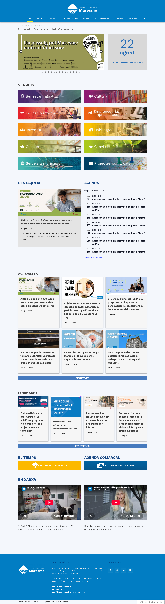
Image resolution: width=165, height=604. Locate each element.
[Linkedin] (123, 570)
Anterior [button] (21, 51)
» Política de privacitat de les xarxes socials (71, 592)
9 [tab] (65, 72)
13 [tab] (76, 72)
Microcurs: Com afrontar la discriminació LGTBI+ (65, 425)
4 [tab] (51, 72)
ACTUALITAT (132, 19)
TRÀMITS (86, 19)
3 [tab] (48, 72)
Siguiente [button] (101, 51)
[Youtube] (130, 570)
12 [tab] (73, 72)
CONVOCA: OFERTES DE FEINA (103, 19)
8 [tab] (62, 72)
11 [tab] (70, 72)
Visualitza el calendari (93, 257)
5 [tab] (54, 72)
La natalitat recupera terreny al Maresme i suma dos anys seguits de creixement (82, 356)
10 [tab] (68, 72)
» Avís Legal (57, 589)
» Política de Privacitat (62, 586)
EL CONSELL (52, 19)
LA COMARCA (39, 19)
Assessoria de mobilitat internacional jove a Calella (118, 225)
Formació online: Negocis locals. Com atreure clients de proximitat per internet (97, 420)
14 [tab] (79, 72)
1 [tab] (43, 72)
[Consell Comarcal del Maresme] (82, 8)
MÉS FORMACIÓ (82, 446)
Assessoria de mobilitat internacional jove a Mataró (118, 199)
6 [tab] (56, 72)
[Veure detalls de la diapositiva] (61, 52)
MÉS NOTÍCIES (82, 378)
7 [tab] (59, 72)
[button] (144, 19)
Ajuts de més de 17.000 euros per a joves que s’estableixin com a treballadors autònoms (37, 302)
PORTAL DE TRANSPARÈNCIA (69, 19)
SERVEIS (120, 19)
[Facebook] (110, 570)
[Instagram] (117, 570)
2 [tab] (45, 72)
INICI (29, 19)
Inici (19, 25)
